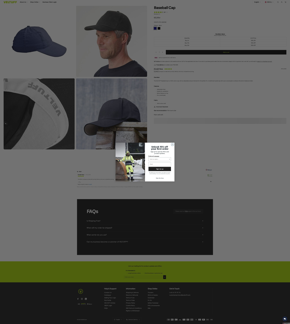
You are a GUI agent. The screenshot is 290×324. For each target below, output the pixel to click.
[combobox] (159, 159)
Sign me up (159, 169)
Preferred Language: (153, 156)
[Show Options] (169, 159)
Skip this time (160, 178)
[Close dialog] (172, 144)
